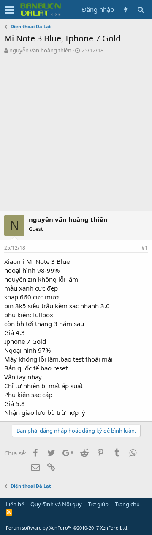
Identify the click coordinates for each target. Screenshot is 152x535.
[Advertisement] (76, 134)
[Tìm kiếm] (140, 9)
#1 (144, 247)
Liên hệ (15, 504)
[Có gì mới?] (125, 9)
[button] (9, 9)
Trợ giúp (98, 504)
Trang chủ (127, 504)
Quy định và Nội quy (56, 504)
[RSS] (9, 512)
